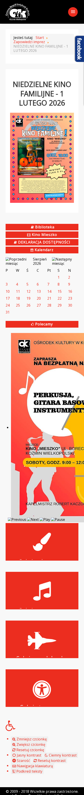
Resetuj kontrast (51, 760)
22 (60, 298)
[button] (42, 725)
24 (8, 305)
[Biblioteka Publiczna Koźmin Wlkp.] (18, 11)
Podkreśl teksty (28, 771)
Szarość (23, 760)
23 (70, 298)
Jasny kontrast (28, 755)
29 (60, 305)
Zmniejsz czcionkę (31, 739)
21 (49, 298)
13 (39, 291)
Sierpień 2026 (40, 261)
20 (39, 298)
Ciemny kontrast (62, 755)
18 (18, 298)
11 (18, 291)
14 (49, 291)
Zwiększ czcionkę (30, 744)
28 (49, 305)
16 (70, 291)
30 (70, 305)
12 (28, 291)
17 (8, 298)
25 (18, 305)
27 (39, 305)
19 (28, 298)
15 (60, 291)
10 (8, 291)
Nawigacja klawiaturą (34, 765)
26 (28, 305)
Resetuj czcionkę (29, 749)
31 (8, 312)
